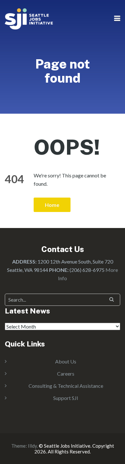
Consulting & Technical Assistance (66, 386)
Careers (65, 373)
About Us (65, 361)
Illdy (32, 446)
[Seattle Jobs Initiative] (29, 18)
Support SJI (65, 398)
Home (52, 205)
